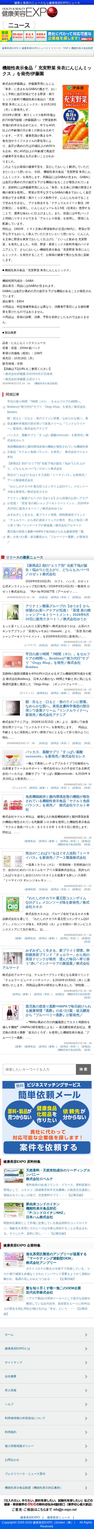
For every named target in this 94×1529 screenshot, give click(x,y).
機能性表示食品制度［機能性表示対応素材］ (34, 1487)
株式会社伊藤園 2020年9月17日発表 (29, 374)
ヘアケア (30, 645)
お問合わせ (12, 1460)
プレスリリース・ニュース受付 (25, 1473)
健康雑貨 (30, 889)
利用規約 (10, 1432)
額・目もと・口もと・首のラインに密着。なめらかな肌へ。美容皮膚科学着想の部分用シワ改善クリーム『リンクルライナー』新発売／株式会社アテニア (47, 423)
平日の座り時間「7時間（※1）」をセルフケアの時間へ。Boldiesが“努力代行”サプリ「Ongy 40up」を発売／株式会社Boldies (46, 407)
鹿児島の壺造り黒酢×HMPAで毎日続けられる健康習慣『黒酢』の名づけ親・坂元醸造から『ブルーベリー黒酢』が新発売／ (47, 537)
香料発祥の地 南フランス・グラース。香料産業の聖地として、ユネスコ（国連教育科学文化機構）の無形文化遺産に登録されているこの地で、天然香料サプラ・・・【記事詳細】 (47, 1190)
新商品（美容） (60, 597)
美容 (87, 597)
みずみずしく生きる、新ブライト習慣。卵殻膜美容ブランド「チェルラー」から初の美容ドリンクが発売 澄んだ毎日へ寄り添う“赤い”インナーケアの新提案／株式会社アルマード (47, 520)
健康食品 (42, 693)
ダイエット (27, 693)
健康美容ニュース (58, 1517)
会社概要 (10, 1376)
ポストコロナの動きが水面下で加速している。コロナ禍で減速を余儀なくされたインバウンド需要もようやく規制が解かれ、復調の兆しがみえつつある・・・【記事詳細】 (47, 1274)
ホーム (9, 1334)
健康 (18, 938)
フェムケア (19, 787)
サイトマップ (13, 1362)
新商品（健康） (60, 693)
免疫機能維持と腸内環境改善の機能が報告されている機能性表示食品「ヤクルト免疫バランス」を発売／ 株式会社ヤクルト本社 (47, 452)
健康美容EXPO (30, 1517)
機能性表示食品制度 (46, 383)
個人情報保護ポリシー (19, 1446)
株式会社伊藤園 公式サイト (23, 379)
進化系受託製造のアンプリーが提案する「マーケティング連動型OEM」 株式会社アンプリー (56, 1258)
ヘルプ (9, 1404)
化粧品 (43, 597)
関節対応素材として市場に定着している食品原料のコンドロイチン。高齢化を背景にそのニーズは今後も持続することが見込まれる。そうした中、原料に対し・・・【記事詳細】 (45, 1228)
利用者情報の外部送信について (25, 1418)
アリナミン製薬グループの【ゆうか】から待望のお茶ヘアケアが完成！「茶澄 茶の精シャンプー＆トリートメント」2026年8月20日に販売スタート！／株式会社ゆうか (48, 503)
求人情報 (10, 1390)
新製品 (76, 597)
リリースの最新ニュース (24, 557)
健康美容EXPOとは (17, 1348)
